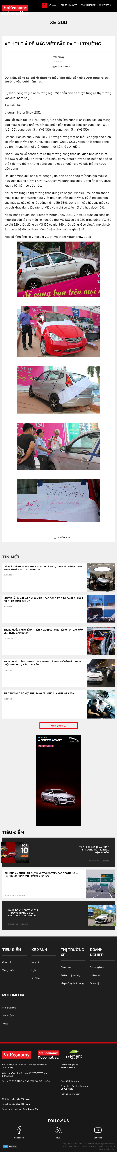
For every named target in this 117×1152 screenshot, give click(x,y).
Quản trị (94, 983)
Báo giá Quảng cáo (70, 1081)
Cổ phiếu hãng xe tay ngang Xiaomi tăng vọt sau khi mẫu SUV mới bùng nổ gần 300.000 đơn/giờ (43, 568)
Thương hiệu (97, 967)
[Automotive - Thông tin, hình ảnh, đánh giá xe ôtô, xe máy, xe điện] (20, 11)
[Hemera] (73, 1054)
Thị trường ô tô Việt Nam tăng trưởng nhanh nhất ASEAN (39, 693)
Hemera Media (68, 1067)
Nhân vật (95, 975)
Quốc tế (6, 962)
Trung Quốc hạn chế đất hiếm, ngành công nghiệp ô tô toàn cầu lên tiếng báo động (43, 631)
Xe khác (36, 962)
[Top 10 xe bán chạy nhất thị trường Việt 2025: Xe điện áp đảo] (15, 852)
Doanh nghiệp (88, 5)
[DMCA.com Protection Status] (10, 1146)
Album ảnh (8, 1015)
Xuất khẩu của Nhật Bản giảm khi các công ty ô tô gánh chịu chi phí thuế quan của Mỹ (43, 600)
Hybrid (35, 970)
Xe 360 (58, 22)
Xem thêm (57, 725)
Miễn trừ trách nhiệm (70, 1094)
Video (5, 1023)
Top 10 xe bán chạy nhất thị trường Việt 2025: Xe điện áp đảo (94, 850)
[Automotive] (49, 1054)
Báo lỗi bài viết (62, 66)
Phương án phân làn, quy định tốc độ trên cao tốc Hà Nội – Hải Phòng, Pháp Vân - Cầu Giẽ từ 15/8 (41, 874)
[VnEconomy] (16, 1055)
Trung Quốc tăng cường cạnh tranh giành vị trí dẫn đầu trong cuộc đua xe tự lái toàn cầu (43, 663)
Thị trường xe (69, 5)
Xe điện (36, 978)
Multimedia (105, 5)
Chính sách (67, 967)
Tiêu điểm (13, 832)
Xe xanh (53, 5)
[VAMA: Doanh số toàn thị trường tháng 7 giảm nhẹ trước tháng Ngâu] (102, 915)
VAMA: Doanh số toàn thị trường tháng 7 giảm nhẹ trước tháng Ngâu (23, 913)
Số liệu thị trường (70, 975)
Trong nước (94, 861)
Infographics (9, 1007)
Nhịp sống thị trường (72, 983)
